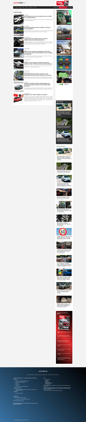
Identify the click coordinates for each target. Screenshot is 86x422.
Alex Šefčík (63, 173)
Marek (63, 199)
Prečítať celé (40, 100)
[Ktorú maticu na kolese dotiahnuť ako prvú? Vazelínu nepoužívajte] (64, 221)
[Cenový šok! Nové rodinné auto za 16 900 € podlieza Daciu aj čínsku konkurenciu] (19, 46)
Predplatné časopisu (63, 7)
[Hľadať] (14, 7)
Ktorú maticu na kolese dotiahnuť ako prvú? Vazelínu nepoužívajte (63, 224)
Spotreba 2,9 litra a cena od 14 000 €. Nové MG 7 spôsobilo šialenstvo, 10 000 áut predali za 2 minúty (64, 113)
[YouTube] (56, 7)
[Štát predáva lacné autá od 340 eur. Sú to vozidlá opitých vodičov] (64, 289)
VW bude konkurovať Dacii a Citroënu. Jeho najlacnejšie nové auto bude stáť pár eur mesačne (37, 74)
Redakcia (63, 226)
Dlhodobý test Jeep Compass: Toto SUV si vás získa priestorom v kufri (64, 336)
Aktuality (20, 7)
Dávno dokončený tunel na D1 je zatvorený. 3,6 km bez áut (64, 127)
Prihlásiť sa (70, 7)
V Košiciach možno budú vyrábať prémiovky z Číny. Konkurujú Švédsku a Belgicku (64, 140)
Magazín (26, 7)
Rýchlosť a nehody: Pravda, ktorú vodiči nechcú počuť (63, 197)
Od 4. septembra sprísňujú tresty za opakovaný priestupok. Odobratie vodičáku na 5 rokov (64, 264)
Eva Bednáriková (64, 142)
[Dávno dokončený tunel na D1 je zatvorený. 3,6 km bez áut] (64, 124)
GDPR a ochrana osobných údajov (19, 400)
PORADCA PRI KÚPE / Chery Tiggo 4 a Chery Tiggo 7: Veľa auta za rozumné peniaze (64, 358)
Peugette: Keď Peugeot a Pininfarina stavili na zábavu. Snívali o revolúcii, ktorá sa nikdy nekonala (38, 63)
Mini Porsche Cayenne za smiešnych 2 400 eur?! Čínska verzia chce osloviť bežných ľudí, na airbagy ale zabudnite (38, 53)
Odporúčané (31, 7)
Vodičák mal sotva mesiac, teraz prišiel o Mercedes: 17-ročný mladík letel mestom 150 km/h (64, 237)
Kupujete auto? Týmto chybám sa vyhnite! (35, 94)
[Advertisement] (64, 92)
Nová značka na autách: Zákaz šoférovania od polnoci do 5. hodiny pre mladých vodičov (64, 278)
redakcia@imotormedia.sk (24, 386)
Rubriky (17, 7)
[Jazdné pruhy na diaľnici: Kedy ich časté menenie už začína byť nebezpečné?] (64, 248)
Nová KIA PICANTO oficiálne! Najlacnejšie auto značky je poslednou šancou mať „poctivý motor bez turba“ (37, 85)
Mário (63, 116)
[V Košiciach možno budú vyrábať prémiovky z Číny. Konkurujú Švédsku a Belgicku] (64, 137)
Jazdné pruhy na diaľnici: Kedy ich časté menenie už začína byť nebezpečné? (64, 251)
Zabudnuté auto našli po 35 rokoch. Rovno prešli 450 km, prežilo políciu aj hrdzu (63, 305)
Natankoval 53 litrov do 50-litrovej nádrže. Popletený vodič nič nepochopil (64, 210)
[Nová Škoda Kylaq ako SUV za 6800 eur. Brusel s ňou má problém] (19, 35)
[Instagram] (58, 7)
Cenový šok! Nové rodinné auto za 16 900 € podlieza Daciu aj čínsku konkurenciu (36, 39)
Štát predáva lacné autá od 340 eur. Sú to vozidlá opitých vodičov (64, 291)
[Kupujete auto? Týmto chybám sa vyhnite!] (19, 102)
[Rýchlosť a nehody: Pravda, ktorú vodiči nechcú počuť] (64, 195)
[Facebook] (54, 7)
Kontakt (35, 7)
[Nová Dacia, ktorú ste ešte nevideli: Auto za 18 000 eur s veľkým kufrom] (19, 24)
